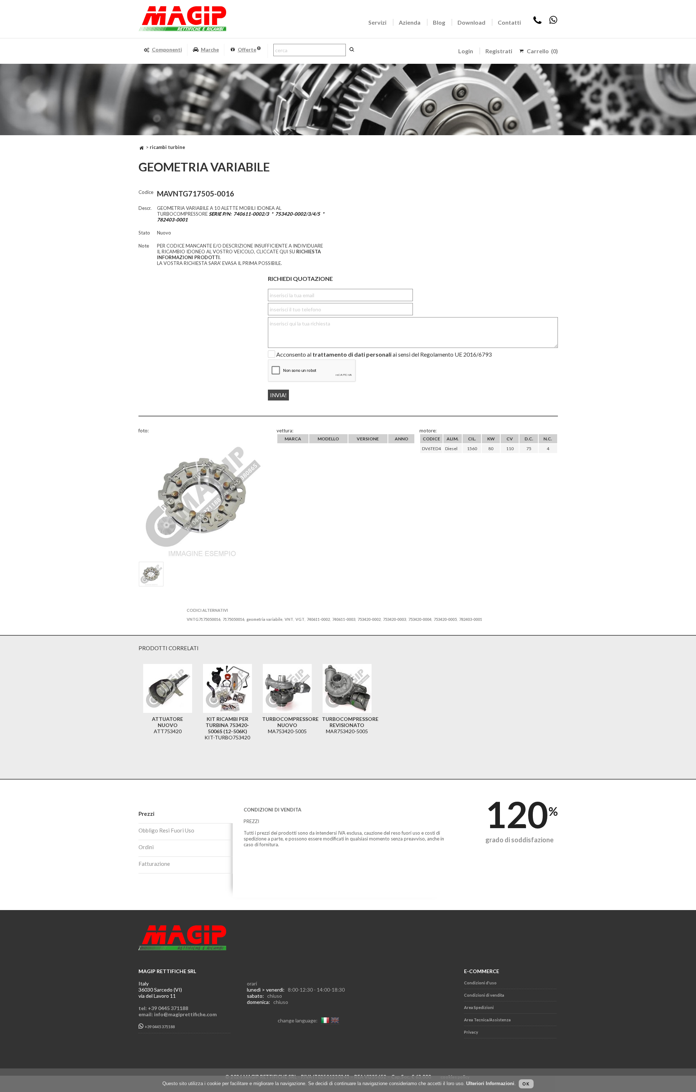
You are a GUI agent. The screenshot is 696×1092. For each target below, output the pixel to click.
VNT (289, 619)
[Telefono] (537, 22)
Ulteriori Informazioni (490, 1083)
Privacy (471, 1032)
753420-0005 (445, 619)
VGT (299, 619)
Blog (439, 22)
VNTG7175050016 (203, 619)
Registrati (498, 50)
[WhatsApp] (553, 22)
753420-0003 (394, 619)
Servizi (377, 22)
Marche (210, 49)
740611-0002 (318, 619)
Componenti (167, 49)
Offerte (247, 49)
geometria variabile (264, 619)
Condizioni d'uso (480, 982)
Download (471, 22)
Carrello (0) (542, 50)
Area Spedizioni (479, 1007)
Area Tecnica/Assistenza (487, 1019)
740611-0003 (343, 619)
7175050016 (233, 619)
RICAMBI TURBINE (167, 147)
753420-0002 (369, 619)
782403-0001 (470, 619)
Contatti (509, 22)
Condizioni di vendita (484, 995)
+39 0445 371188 (159, 1027)
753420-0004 (419, 619)
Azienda (409, 22)
